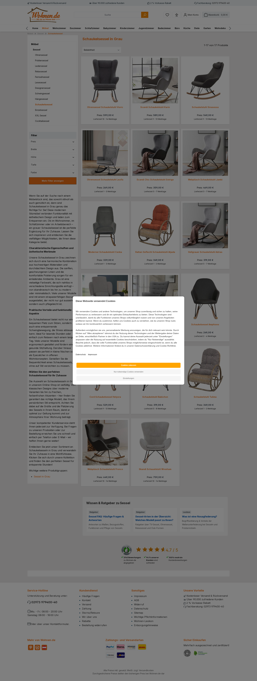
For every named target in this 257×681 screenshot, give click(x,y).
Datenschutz (81, 355)
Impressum (92, 355)
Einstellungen (128, 378)
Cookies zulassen (128, 365)
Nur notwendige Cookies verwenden (128, 372)
